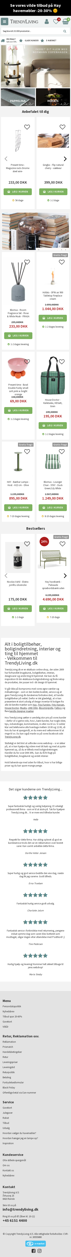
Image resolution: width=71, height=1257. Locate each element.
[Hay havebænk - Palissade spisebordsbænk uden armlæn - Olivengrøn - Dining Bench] (53, 572)
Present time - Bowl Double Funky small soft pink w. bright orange (18, 389)
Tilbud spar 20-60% (12, 1016)
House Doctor (12, 708)
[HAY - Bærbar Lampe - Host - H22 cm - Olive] (18, 461)
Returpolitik (9, 1072)
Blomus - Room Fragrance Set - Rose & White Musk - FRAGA (18, 313)
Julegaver (7, 1112)
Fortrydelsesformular (13, 1082)
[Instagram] (38, 1251)
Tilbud (6, 1123)
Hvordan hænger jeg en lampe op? (20, 1138)
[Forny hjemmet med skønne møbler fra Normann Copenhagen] (35, 66)
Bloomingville (46, 708)
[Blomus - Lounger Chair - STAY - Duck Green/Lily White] (53, 461)
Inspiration (8, 1143)
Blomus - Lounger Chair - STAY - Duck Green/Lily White (52, 485)
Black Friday (9, 1087)
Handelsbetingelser (12, 1052)
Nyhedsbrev (8, 1011)
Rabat (6, 1117)
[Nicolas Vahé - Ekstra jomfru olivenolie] (18, 557)
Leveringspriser (10, 1062)
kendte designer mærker (21, 711)
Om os (6, 1165)
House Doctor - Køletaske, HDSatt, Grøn (52, 403)
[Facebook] (33, 1251)
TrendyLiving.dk (13, 736)
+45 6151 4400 (15, 1220)
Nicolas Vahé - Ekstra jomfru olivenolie (17, 583)
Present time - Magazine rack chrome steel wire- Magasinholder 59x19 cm (17, 171)
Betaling (7, 1077)
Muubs (23, 708)
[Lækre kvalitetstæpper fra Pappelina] (18, 97)
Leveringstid (9, 1067)
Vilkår (5, 1026)
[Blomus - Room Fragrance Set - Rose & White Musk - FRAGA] (18, 280)
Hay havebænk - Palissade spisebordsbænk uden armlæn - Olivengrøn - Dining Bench (53, 588)
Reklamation (9, 1041)
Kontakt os (8, 1170)
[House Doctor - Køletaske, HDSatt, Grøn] (53, 375)
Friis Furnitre (44, 704)
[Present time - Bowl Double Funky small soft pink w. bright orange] (18, 367)
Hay (35, 704)
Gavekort (7, 1021)
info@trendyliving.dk (20, 1209)
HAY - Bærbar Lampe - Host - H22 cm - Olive (18, 483)
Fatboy (58, 708)
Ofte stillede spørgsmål (14, 1160)
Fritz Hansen (58, 704)
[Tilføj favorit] (27, 128)
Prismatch (8, 1046)
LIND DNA (33, 708)
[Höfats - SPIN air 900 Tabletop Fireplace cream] (53, 271)
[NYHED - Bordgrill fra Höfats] (53, 97)
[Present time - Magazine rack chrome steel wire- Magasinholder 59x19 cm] (18, 141)
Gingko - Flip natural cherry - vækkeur (53, 166)
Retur (5, 1057)
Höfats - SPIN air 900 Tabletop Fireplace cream (53, 295)
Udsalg (6, 1128)
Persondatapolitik (12, 1006)
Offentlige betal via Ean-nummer (19, 1092)
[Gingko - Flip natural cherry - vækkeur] (53, 141)
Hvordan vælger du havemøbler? (19, 1133)
